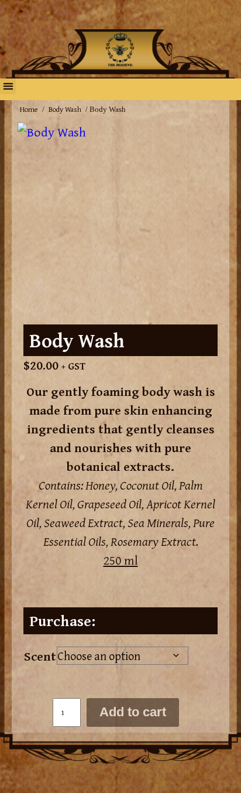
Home (29, 109)
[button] (8, 86)
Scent (40, 656)
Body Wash (65, 109)
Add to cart (132, 712)
